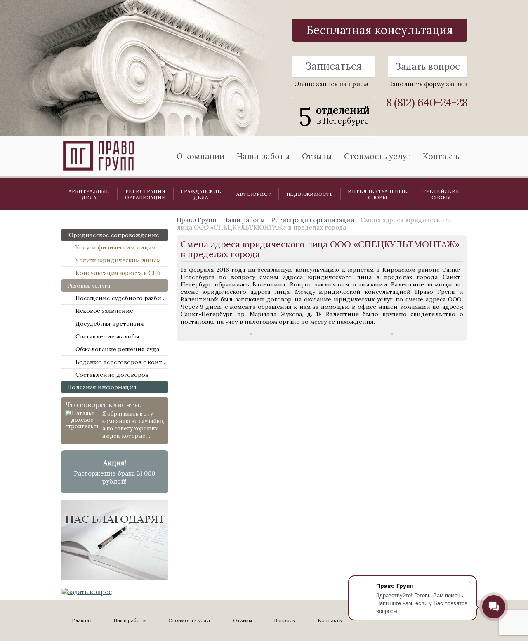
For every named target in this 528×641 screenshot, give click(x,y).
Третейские (441, 194)
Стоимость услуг (377, 156)
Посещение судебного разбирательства (121, 298)
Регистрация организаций (312, 220)
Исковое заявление (104, 311)
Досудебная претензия (109, 323)
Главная (82, 620)
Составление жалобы (107, 336)
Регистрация (145, 194)
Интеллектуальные (377, 194)
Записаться (333, 66)
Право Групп (197, 220)
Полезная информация (102, 387)
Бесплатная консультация (379, 30)
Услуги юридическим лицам (118, 260)
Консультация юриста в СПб (117, 273)
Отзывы (317, 156)
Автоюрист (253, 194)
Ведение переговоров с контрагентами (121, 362)
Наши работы (244, 220)
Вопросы (285, 620)
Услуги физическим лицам (115, 247)
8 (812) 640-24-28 (426, 102)
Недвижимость (309, 194)
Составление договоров (111, 374)
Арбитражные (89, 194)
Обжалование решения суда (117, 349)
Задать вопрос (427, 66)
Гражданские (201, 194)
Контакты (442, 156)
